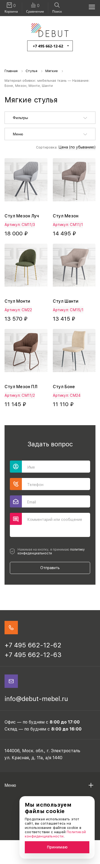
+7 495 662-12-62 (48, 46)
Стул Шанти (65, 301)
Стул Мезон (65, 215)
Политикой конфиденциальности (55, 834)
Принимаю (57, 847)
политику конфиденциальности (51, 551)
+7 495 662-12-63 (33, 655)
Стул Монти (17, 301)
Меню (18, 134)
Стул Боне (64, 386)
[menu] (88, 6)
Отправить (50, 568)
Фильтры (20, 118)
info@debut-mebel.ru (36, 699)
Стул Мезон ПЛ (21, 386)
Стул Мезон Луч (22, 215)
